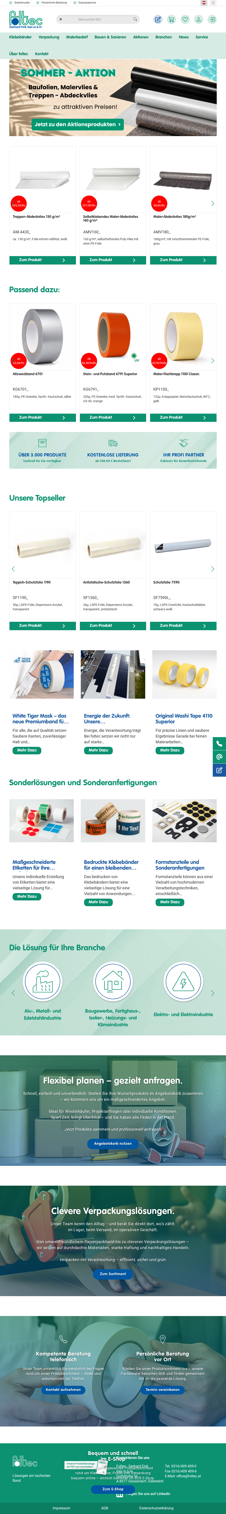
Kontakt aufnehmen (63, 1390)
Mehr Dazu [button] (27, 750)
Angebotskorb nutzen (113, 1144)
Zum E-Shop (113, 1489)
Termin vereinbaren (163, 1390)
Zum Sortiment (113, 1274)
